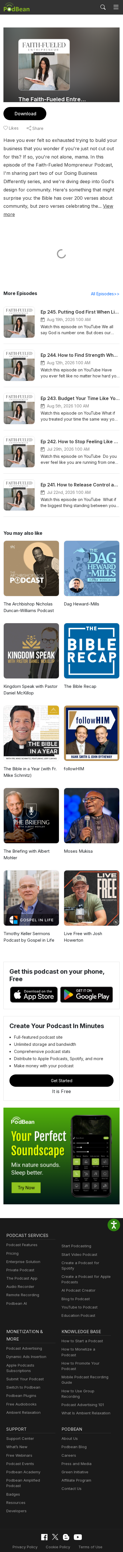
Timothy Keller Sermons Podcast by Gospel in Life (28, 937)
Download (25, 113)
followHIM (74, 768)
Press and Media (76, 1463)
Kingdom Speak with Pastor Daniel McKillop (30, 690)
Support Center (20, 1438)
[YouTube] (78, 1537)
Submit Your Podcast (25, 1379)
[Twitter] (55, 1537)
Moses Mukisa (78, 851)
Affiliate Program (76, 1480)
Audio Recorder (20, 1286)
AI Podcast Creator (78, 1290)
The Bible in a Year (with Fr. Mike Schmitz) (30, 772)
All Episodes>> (105, 293)
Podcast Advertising (24, 1348)
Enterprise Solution (23, 1261)
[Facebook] (44, 1537)
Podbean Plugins (21, 1395)
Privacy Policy (25, 1547)
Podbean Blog (74, 1446)
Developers (16, 1511)
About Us (69, 1438)
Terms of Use (90, 1547)
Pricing (12, 1253)
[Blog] (66, 1537)
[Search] (103, 7)
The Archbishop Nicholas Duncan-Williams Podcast (28, 607)
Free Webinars (19, 1455)
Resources (15, 1502)
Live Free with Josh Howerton (83, 937)
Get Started (61, 1080)
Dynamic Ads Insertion (26, 1356)
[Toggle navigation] (116, 7)
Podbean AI (16, 1303)
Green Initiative (74, 1472)
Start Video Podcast (79, 1254)
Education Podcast (78, 1315)
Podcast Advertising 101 (82, 1404)
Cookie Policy (58, 1547)
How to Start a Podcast (82, 1341)
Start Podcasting (76, 1246)
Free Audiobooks (21, 1404)
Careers (68, 1455)
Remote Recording (22, 1294)
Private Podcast (20, 1270)
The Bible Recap (80, 686)
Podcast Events (20, 1463)
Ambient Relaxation (23, 1412)
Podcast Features (21, 1244)
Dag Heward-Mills (81, 604)
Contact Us (71, 1488)
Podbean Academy (23, 1472)
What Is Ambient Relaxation (85, 1413)
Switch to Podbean (23, 1387)
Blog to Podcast (75, 1298)
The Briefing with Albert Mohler (26, 854)
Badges (13, 1494)
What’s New (16, 1446)
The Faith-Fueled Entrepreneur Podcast (53, 99)
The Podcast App (21, 1278)
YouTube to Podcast (79, 1307)
